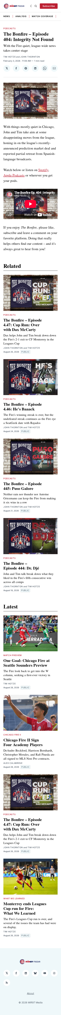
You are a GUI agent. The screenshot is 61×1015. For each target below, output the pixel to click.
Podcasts (9, 28)
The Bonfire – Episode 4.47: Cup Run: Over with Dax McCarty (22, 324)
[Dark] (31, 6)
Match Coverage (42, 16)
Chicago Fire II (12, 734)
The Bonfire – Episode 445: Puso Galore (22, 486)
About (30, 993)
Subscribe (49, 6)
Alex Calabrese (13, 763)
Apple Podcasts (14, 175)
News (6, 16)
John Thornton (30, 56)
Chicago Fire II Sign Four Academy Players (23, 742)
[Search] (35, 6)
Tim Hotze (9, 56)
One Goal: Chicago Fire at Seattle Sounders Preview (26, 662)
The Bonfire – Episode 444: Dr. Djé (21, 565)
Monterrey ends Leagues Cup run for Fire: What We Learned (24, 908)
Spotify (43, 170)
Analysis (21, 16)
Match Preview (12, 655)
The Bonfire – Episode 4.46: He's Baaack (22, 406)
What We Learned (14, 898)
